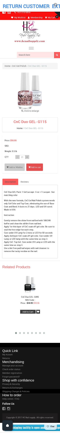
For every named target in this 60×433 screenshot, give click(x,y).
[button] (55, 5)
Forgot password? (11, 376)
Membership (36, 17)
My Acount (7, 354)
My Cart (51, 17)
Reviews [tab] (25, 181)
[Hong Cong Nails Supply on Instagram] (9, 12)
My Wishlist (20, 17)
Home (7, 65)
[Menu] (31, 49)
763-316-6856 (23, 12)
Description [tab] (10, 181)
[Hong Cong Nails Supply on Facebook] (4, 12)
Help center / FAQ (10, 398)
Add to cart (35, 167)
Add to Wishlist (16, 167)
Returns (6, 358)
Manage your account (12, 365)
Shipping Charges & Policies (16, 391)
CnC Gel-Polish (19, 65)
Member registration (12, 372)
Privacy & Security (11, 384)
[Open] (7, 425)
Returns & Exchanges (12, 387)
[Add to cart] (34, 163)
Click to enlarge (31, 110)
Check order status (11, 369)
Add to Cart (27, 311)
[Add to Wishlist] (15, 163)
